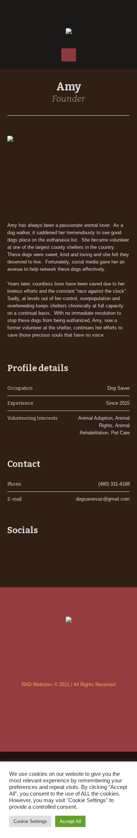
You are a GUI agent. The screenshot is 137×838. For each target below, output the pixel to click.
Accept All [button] (70, 821)
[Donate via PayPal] (83, 10)
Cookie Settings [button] (30, 821)
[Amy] (68, 172)
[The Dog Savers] (68, 31)
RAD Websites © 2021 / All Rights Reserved (68, 684)
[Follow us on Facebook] (54, 10)
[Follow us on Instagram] (68, 10)
